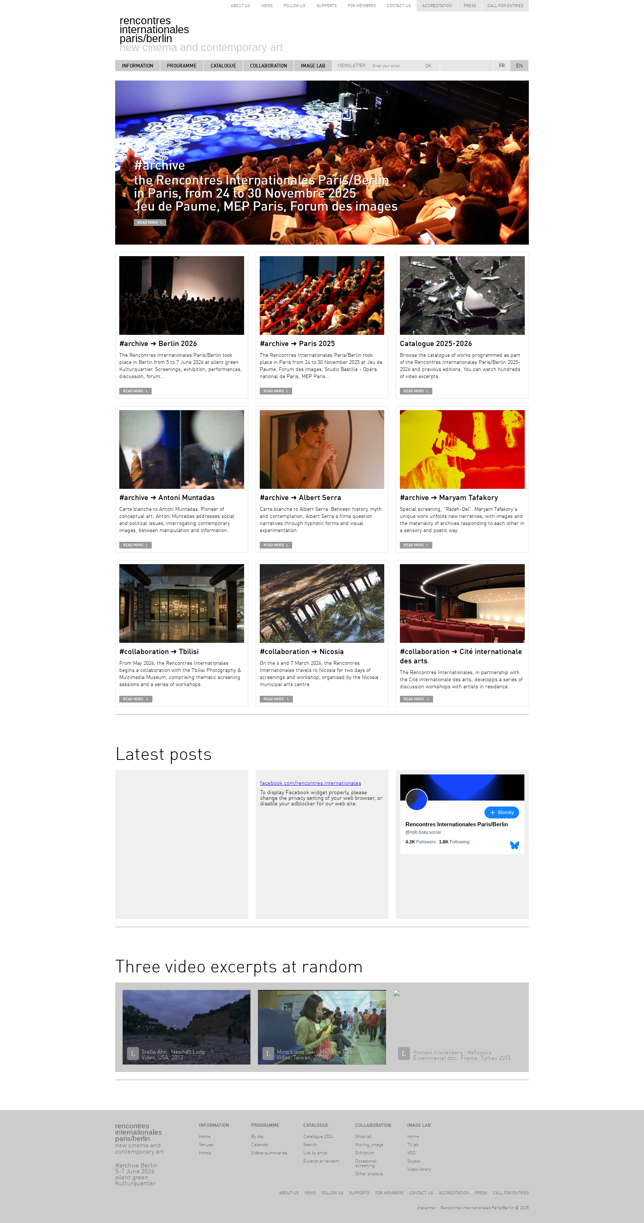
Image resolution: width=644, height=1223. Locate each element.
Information (137, 66)
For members (389, 1192)
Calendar (260, 1144)
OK (428, 66)
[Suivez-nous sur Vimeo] (482, 65)
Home (205, 1136)
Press (470, 5)
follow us (294, 5)
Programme (182, 66)
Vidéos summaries (269, 1153)
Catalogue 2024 (318, 1136)
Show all (363, 1136)
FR (502, 66)
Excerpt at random (321, 1161)
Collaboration (268, 66)
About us (289, 1192)
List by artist (315, 1153)
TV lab (413, 1144)
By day (257, 1136)
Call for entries (505, 5)
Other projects (369, 1173)
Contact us (399, 5)
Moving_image (369, 1144)
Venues (206, 1144)
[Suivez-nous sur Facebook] (451, 65)
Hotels (205, 1153)
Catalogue (223, 66)
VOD (411, 1153)
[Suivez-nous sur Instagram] (472, 65)
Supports (326, 5)
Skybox (414, 1161)
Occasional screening (365, 1163)
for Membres (362, 5)
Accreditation (437, 5)
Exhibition (365, 1153)
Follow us (332, 1192)
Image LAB (313, 66)
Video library (419, 1169)
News (266, 5)
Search (310, 1144)
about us (240, 5)
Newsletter (352, 65)
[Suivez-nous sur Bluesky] (461, 65)
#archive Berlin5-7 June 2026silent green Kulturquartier (174, 1174)
